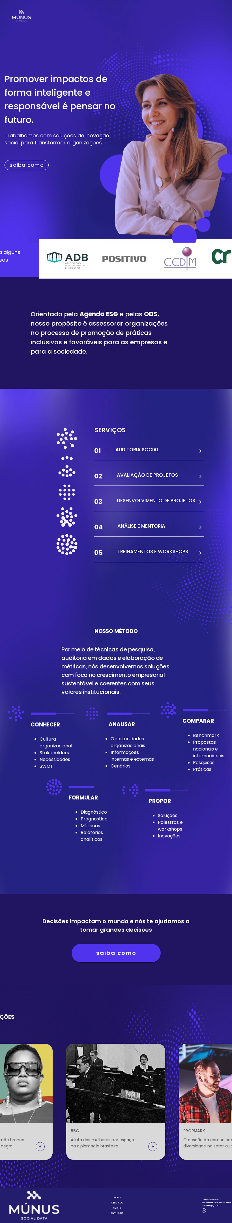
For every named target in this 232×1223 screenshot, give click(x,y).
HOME (117, 1197)
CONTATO (117, 1213)
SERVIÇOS (117, 1202)
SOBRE (117, 1207)
